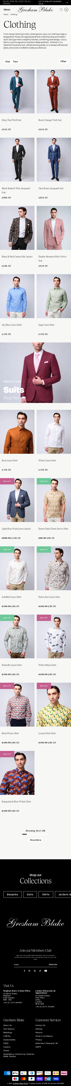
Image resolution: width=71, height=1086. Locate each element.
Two (15, 61)
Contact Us (40, 1025)
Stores (6, 1050)
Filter (63, 61)
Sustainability (9, 1039)
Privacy (39, 1039)
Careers (6, 1047)
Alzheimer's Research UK (47, 1043)
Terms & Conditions (44, 1036)
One (7, 61)
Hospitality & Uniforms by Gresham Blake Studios (18, 1055)
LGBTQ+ (7, 1036)
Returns (39, 1032)
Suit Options (8, 1029)
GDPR (38, 1047)
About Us (7, 1025)
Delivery (39, 1029)
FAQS (5, 1043)
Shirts (46, 894)
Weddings (7, 1032)
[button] (61, 9)
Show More (35, 840)
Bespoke (12, 894)
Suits (30, 894)
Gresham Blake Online (20, 1083)
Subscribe (53, 964)
